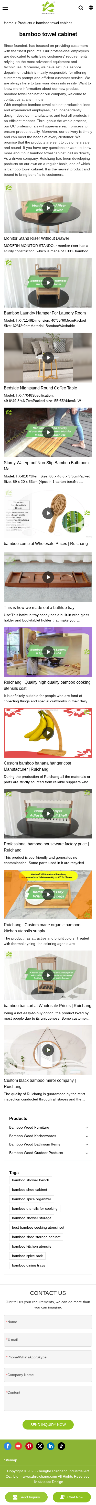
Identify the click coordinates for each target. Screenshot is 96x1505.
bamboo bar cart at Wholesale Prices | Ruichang (47, 1006)
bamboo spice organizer (31, 1199)
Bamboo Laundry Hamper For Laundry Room (45, 313)
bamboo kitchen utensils (31, 1246)
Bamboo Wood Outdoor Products (36, 1153)
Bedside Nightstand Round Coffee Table (40, 388)
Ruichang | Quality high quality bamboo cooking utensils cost (47, 685)
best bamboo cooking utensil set (38, 1227)
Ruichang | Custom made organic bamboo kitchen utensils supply (42, 928)
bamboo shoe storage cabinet (36, 1237)
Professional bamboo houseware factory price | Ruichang (46, 847)
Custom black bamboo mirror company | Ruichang (40, 1083)
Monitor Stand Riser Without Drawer (36, 238)
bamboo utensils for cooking (35, 1208)
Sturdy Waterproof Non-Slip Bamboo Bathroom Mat (46, 466)
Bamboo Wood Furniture (29, 1127)
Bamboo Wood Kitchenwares (32, 1136)
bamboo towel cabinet (54, 23)
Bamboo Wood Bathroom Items (34, 1144)
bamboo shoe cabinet (29, 1189)
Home (9, 23)
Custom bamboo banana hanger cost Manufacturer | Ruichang (37, 766)
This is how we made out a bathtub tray (39, 607)
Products (25, 23)
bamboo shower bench (30, 1180)
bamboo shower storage (31, 1218)
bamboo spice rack (27, 1256)
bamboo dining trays (28, 1265)
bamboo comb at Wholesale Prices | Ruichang (46, 543)
